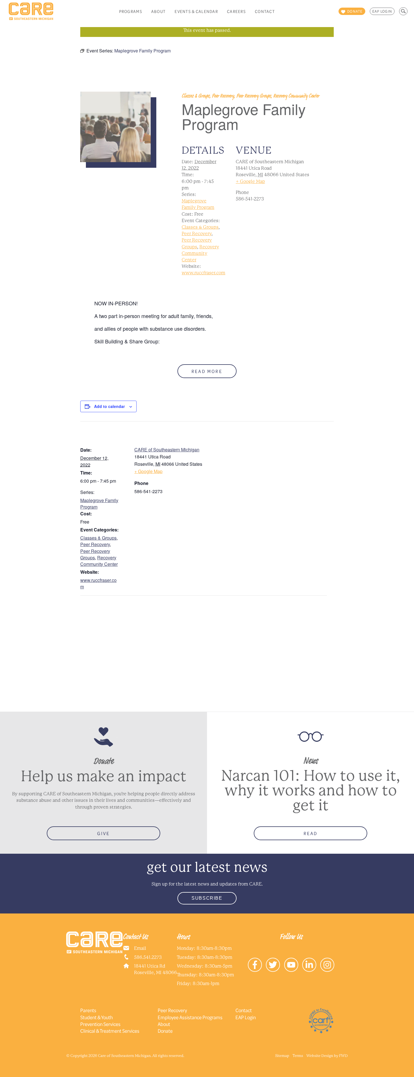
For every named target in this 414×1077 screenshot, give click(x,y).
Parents (88, 1010)
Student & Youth (96, 1017)
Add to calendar (109, 406)
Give (103, 833)
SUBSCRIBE (207, 898)
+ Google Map (250, 181)
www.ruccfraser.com (203, 272)
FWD (343, 1056)
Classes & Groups (200, 227)
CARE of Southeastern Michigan (166, 449)
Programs (130, 11)
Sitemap (282, 1056)
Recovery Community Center (200, 253)
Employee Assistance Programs (190, 1017)
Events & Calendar (196, 11)
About (158, 11)
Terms (298, 1056)
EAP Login (382, 11)
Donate (165, 1030)
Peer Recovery (197, 233)
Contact (265, 11)
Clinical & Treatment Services (109, 1030)
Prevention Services (100, 1024)
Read (311, 833)
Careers (236, 11)
